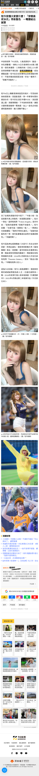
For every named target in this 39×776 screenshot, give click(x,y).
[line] (21, 753)
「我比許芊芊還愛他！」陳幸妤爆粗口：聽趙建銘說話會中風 (19, 701)
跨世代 (32, 8)
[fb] (12, 753)
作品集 (32, 584)
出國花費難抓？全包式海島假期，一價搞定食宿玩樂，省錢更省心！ (7, 702)
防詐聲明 (7, 742)
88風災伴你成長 (20, 8)
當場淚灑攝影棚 (26, 71)
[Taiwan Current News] (25, 1)
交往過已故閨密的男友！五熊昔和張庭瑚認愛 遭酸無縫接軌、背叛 (19, 685)
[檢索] (32, 1)
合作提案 (27, 746)
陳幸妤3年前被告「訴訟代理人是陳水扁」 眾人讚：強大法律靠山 (10, 721)
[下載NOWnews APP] (28, 1)
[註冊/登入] (36, 1)
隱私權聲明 (22, 742)
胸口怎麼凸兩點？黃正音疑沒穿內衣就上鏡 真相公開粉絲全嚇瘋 (28, 721)
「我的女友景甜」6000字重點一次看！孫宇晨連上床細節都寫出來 (7, 634)
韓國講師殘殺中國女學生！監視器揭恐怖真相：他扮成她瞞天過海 (7, 685)
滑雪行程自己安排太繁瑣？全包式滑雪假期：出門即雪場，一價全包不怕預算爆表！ (31, 685)
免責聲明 (14, 742)
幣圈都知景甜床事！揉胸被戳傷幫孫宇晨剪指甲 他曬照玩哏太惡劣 (10, 670)
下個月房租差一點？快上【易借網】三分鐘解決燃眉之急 (31, 634)
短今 (4, 605)
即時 (7, 5)
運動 (27, 5)
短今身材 (22, 605)
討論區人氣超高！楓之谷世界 (7, 651)
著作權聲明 (31, 742)
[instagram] (17, 753)
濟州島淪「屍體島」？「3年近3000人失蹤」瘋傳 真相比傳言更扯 (31, 701)
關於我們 (19, 746)
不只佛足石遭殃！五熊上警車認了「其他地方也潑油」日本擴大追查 (31, 650)
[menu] (37, 5)
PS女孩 (12, 605)
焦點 (2, 5)
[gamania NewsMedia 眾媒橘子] (19, 761)
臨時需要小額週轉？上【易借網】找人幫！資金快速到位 (28, 670)
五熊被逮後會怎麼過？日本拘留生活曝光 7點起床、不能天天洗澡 (19, 650)
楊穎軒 (6, 25)
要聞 (12, 5)
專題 (17, 5)
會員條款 (12, 746)
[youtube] (26, 753)
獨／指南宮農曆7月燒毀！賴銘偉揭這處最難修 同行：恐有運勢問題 (19, 634)
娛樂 (22, 5)
